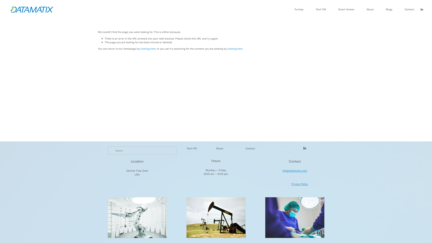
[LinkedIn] (421, 9)
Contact (409, 9)
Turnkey (299, 9)
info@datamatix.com (294, 170)
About (370, 9)
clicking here (147, 48)
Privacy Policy (299, 184)
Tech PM (321, 9)
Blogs (389, 9)
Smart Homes (346, 9)
